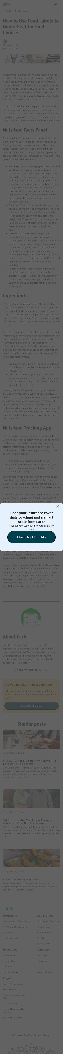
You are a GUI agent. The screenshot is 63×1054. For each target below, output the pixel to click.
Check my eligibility (31, 537)
